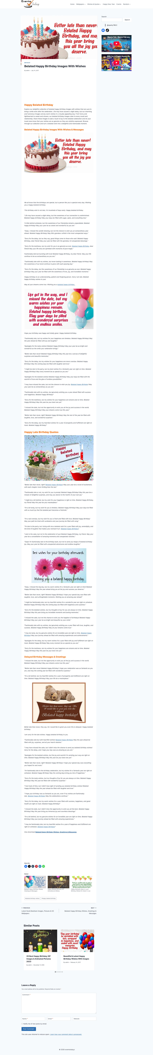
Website (76, 1019)
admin (28, 70)
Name (25, 1019)
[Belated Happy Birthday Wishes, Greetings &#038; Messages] (35, 882)
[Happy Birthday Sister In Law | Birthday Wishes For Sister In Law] (82, 882)
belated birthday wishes (32, 898)
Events (119, 4)
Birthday (27, 62)
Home (72, 4)
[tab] (55, 971)
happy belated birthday (49, 898)
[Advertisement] (59, 86)
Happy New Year (109, 4)
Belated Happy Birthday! (64, 740)
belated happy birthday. (66, 284)
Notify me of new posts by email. (35, 1024)
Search (104, 17)
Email (50, 1019)
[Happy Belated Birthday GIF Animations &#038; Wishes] (58, 882)
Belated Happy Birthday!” (70, 529)
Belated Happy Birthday (80, 246)
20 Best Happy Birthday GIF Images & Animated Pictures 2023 (38, 959)
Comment (26, 995)
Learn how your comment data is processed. (66, 1034)
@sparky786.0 (112, 25)
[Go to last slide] (26, 950)
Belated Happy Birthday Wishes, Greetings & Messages (56, 832)
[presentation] (40, 941)
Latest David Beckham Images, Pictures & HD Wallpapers (38, 910)
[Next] (91, 950)
